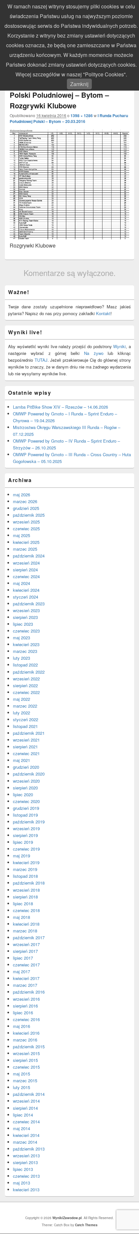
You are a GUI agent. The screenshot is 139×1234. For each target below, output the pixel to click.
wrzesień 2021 (26, 740)
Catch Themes (86, 1225)
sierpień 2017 (25, 951)
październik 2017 (29, 937)
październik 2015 (29, 1046)
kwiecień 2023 (26, 644)
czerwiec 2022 (26, 692)
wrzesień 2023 (26, 610)
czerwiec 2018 (26, 910)
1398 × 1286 (81, 115)
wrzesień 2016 (26, 999)
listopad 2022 (25, 665)
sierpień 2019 (25, 835)
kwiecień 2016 (26, 1033)
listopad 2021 (25, 726)
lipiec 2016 (23, 1012)
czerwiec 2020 (26, 801)
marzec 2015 (25, 1080)
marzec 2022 (25, 706)
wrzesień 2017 (26, 944)
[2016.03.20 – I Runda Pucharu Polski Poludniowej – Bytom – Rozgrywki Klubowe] (69, 237)
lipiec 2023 (23, 624)
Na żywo (93, 353)
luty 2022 (21, 713)
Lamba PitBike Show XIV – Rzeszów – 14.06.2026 (60, 407)
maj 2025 (21, 535)
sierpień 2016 (25, 1006)
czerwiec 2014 (26, 1121)
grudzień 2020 (26, 767)
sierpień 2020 (25, 788)
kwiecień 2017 (26, 978)
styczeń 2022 (25, 719)
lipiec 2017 (23, 958)
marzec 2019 (25, 869)
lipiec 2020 (23, 794)
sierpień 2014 (25, 1108)
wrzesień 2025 (26, 522)
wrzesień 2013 (26, 1155)
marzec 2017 (25, 985)
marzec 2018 (25, 931)
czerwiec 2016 (26, 1019)
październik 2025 (29, 515)
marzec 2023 (25, 651)
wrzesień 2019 (26, 828)
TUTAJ (41, 360)
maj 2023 (21, 637)
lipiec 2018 (23, 903)
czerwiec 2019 (26, 849)
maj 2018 (21, 917)
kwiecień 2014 (26, 1135)
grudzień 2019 (26, 808)
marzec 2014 (25, 1142)
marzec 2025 (25, 549)
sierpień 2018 (25, 897)
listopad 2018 (25, 876)
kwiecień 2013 (26, 1189)
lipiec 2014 (23, 1115)
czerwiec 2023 (26, 631)
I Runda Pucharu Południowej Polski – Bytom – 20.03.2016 (69, 118)
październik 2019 (29, 822)
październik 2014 (29, 1094)
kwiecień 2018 (26, 924)
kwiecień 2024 (26, 590)
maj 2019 (21, 856)
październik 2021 (29, 733)
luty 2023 (21, 658)
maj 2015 (21, 1074)
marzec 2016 (25, 1040)
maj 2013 (21, 1183)
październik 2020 (29, 774)
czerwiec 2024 (26, 576)
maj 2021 (21, 760)
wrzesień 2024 (26, 563)
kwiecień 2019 (26, 862)
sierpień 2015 (25, 1060)
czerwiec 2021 (26, 753)
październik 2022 (29, 672)
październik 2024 (29, 556)
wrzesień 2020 (26, 781)
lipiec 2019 (23, 842)
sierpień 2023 (25, 617)
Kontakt (103, 313)
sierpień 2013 (25, 1162)
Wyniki (119, 346)
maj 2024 (21, 583)
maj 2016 (21, 1026)
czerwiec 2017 (26, 965)
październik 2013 (29, 1149)
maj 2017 (21, 971)
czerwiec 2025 (26, 528)
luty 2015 (21, 1087)
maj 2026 (21, 494)
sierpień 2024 (25, 570)
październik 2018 (29, 883)
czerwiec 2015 (26, 1067)
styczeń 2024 (25, 597)
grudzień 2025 (26, 508)
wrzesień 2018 (26, 890)
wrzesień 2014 (26, 1101)
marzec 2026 (25, 501)
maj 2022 (21, 699)
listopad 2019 (25, 815)
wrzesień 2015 (26, 1053)
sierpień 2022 (25, 685)
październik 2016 (29, 992)
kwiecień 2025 (26, 542)
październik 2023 (29, 603)
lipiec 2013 (23, 1169)
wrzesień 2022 (26, 679)
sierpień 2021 (25, 747)
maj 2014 (21, 1128)
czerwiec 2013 (26, 1176)
